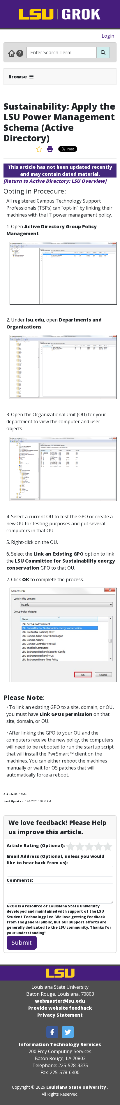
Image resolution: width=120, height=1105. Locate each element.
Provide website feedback (60, 1008)
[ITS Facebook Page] (52, 1032)
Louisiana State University (76, 1087)
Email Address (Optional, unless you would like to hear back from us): (55, 859)
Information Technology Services (60, 1044)
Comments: (20, 880)
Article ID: (10, 794)
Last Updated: (13, 801)
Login (108, 36)
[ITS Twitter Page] (68, 1032)
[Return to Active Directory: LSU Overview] (54, 181)
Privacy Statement (60, 1015)
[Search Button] (103, 52)
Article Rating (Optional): (36, 845)
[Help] (19, 53)
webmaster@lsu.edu (60, 1001)
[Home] (11, 53)
